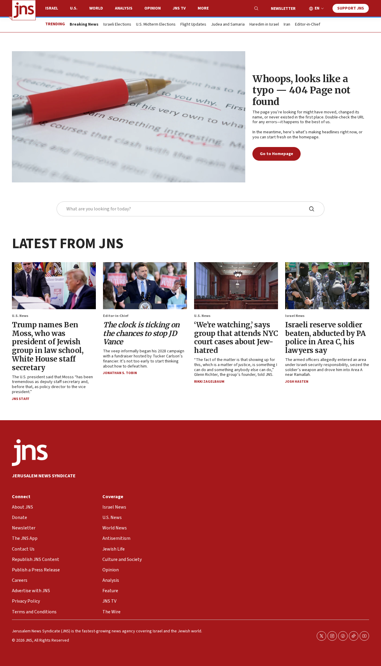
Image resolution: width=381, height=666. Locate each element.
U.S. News (20, 315)
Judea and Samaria (228, 24)
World (96, 8)
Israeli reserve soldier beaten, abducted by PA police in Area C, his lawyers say (325, 337)
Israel (51, 8)
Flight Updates (193, 24)
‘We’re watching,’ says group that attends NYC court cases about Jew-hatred (236, 337)
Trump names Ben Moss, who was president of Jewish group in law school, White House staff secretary (47, 346)
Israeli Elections (117, 24)
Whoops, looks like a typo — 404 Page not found (301, 90)
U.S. (73, 8)
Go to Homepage (276, 154)
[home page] (23, 10)
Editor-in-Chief (307, 24)
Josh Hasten (296, 381)
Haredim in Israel (264, 24)
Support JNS (350, 8)
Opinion (152, 8)
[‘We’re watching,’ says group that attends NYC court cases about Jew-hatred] (236, 285)
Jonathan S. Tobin (120, 373)
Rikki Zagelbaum (209, 381)
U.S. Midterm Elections (156, 24)
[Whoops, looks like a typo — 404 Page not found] (128, 116)
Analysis (123, 8)
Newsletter (283, 9)
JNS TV (179, 8)
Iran (287, 24)
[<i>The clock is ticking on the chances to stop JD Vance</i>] (145, 285)
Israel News (295, 315)
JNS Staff (20, 398)
